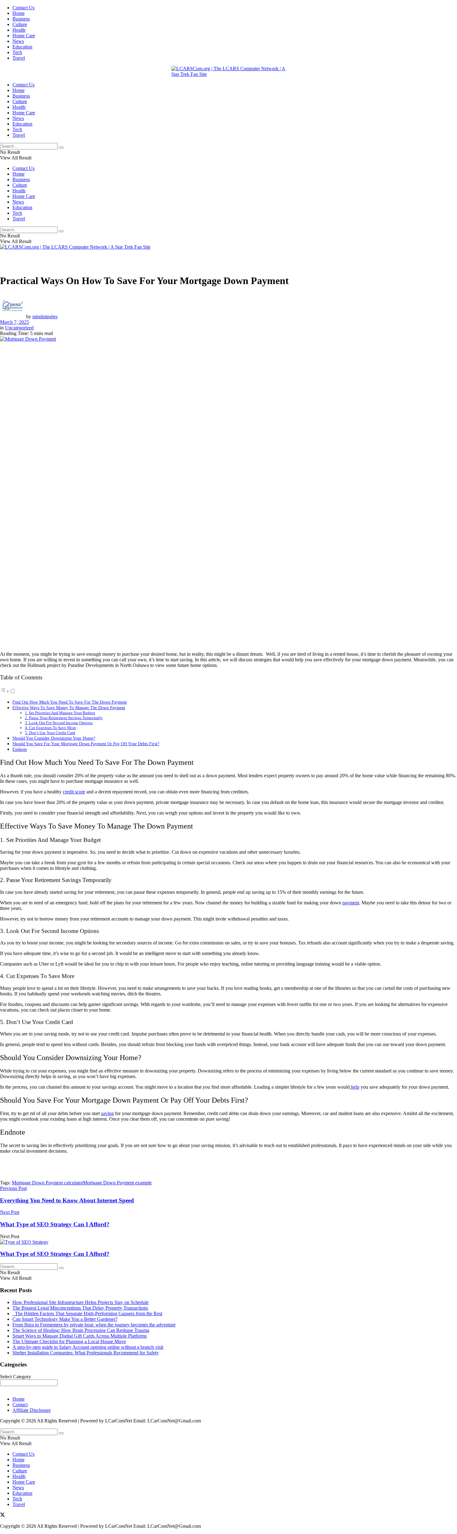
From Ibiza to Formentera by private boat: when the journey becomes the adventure (94, 1324)
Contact (20, 1404)
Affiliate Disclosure (31, 1410)
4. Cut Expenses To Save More (50, 727)
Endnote (19, 749)
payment (350, 902)
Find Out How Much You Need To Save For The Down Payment (69, 702)
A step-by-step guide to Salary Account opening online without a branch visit (87, 1347)
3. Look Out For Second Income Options (59, 722)
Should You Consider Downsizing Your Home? (53, 738)
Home (18, 13)
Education (22, 46)
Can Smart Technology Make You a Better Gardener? (65, 1319)
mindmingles (45, 316)
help (354, 1087)
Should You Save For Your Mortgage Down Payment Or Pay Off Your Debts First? (85, 743)
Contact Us (23, 7)
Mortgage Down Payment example (117, 1182)
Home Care (23, 35)
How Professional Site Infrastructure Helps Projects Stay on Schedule (80, 1302)
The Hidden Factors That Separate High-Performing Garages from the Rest (87, 1313)
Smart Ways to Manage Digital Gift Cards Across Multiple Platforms (79, 1336)
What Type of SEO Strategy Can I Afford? (54, 1254)
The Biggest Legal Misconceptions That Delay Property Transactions (80, 1308)
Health (18, 30)
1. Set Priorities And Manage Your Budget (60, 712)
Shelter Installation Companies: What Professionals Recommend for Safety (85, 1352)
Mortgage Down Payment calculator (47, 1182)
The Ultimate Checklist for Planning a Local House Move (69, 1341)
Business (21, 18)
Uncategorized (19, 327)
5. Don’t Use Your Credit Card (50, 732)
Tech (17, 52)
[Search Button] (61, 148)
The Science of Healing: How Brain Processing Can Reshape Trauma (80, 1330)
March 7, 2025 (14, 322)
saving (107, 1113)
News (18, 41)
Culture (19, 24)
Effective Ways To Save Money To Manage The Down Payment (68, 707)
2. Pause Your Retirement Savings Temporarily (64, 717)
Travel (18, 58)
